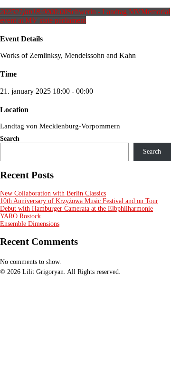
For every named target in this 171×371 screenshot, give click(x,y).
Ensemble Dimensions (29, 223)
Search (9, 138)
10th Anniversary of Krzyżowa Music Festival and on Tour (79, 201)
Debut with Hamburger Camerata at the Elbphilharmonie (76, 208)
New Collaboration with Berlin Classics (53, 193)
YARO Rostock (20, 216)
